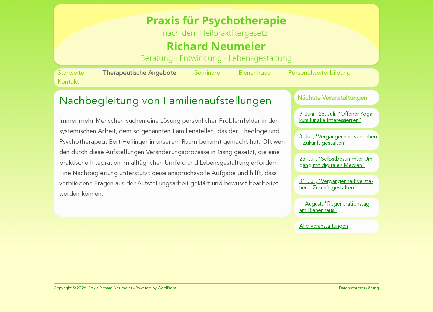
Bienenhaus (254, 73)
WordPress (167, 288)
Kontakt (68, 82)
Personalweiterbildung (319, 73)
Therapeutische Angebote (139, 73)
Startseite (71, 73)
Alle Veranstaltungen (323, 226)
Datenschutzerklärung (359, 288)
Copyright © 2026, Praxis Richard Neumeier (93, 288)
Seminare (207, 73)
